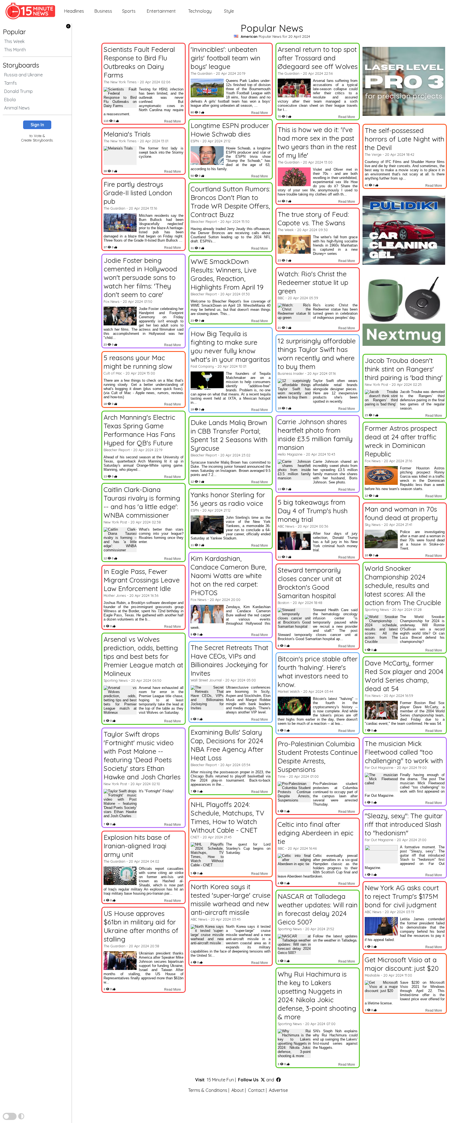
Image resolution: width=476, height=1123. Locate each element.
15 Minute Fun (220, 1079)
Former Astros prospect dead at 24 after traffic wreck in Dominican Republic (401, 441)
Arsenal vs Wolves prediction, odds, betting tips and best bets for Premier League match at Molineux (143, 656)
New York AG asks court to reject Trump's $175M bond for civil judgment (402, 896)
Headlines (74, 11)
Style (229, 11)
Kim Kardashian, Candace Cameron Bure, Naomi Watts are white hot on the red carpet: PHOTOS (228, 575)
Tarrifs (10, 83)
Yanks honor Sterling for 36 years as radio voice (228, 498)
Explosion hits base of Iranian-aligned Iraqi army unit (137, 846)
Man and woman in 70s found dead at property (401, 513)
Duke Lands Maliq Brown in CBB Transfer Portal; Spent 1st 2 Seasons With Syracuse (229, 435)
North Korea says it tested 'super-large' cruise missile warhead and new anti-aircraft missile (231, 899)
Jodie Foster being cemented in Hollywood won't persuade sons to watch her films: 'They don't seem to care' (140, 277)
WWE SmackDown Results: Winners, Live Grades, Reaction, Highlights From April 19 (227, 274)
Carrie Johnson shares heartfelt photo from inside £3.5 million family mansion (315, 434)
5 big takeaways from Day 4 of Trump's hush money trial (313, 510)
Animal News (17, 108)
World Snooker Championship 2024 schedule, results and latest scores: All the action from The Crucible (403, 585)
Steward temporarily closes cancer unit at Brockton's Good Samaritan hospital (310, 583)
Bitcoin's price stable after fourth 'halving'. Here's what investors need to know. (318, 671)
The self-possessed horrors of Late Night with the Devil (404, 139)
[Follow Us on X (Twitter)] (263, 1079)
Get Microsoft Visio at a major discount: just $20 (402, 963)
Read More (172, 121)
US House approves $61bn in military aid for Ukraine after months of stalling (141, 926)
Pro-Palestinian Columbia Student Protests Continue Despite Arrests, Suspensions (318, 756)
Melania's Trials (127, 134)
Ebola (10, 99)
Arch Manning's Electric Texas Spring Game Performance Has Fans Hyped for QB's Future (139, 430)
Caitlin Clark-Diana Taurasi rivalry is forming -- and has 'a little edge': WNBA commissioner (142, 502)
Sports (129, 11)
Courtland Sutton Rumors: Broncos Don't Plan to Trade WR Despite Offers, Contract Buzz (230, 202)
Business (103, 11)
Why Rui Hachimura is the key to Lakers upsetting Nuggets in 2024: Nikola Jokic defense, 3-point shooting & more (317, 995)
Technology (200, 11)
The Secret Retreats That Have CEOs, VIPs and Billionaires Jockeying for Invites (229, 660)
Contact (256, 1090)
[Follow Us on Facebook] (278, 1079)
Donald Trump (18, 91)
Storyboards (21, 65)
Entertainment (161, 11)
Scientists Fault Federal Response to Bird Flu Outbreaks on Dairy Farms (139, 62)
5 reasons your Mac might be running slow (138, 361)
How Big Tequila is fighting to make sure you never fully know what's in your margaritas (230, 346)
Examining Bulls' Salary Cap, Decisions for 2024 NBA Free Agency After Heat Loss (227, 745)
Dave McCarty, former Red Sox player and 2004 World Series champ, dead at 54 (404, 676)
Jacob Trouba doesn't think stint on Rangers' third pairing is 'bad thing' (404, 369)
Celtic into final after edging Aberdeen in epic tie (315, 833)
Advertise (278, 1090)
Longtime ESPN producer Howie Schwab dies (230, 129)
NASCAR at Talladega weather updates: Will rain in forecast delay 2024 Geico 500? (318, 909)
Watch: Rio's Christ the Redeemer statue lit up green (313, 282)
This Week (14, 41)
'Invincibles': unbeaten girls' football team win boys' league (225, 58)
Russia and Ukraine (23, 74)
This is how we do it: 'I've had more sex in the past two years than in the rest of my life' (317, 142)
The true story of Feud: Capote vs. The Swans (313, 218)
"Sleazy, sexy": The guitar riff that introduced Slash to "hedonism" (404, 824)
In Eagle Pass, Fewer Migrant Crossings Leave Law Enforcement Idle (142, 580)
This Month (15, 49)
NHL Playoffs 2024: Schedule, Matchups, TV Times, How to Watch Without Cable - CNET (227, 817)
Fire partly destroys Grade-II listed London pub (138, 192)
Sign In (37, 124)
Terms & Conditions (207, 1090)
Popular (14, 32)
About (237, 1090)
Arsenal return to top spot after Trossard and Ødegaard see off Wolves (318, 58)
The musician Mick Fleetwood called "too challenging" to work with (404, 752)
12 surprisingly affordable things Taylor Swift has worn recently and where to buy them (317, 353)
